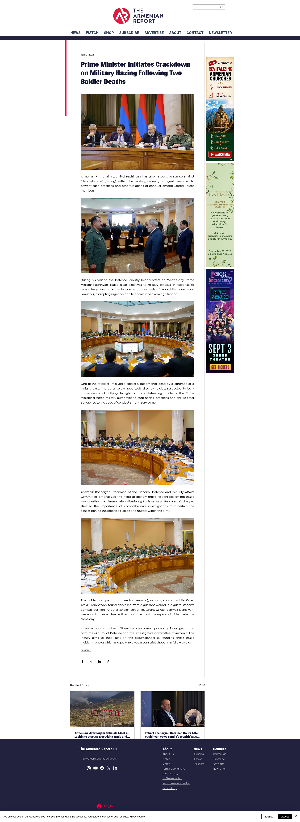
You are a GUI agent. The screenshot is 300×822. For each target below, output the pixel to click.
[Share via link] (108, 661)
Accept (285, 816)
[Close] (296, 816)
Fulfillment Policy (172, 779)
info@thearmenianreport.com (98, 759)
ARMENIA (86, 650)
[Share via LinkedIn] (99, 661)
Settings (268, 816)
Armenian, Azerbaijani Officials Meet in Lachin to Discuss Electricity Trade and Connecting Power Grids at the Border (101, 734)
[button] (220, 33)
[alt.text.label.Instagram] (88, 768)
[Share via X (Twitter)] (91, 661)
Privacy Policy (170, 774)
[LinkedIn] (115, 768)
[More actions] (192, 55)
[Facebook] (102, 768)
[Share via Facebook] (82, 661)
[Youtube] (95, 768)
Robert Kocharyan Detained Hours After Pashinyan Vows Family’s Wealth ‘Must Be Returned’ (172, 734)
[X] (108, 768)
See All (201, 685)
